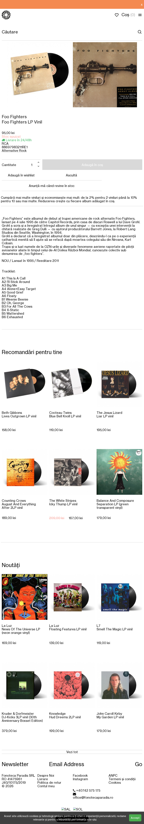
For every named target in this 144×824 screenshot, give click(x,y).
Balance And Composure (115, 504)
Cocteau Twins (65, 414)
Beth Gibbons (19, 414)
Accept (135, 817)
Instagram (80, 779)
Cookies (115, 782)
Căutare (139, 31)
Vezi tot (72, 752)
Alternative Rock (14, 150)
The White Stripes (63, 502)
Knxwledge (65, 715)
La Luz (21, 629)
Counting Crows (19, 504)
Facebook (80, 775)
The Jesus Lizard (109, 414)
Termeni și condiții (122, 779)
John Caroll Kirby (110, 715)
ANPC (113, 775)
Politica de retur (49, 782)
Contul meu (46, 786)
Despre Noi (45, 775)
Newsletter (15, 764)
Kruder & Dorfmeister (22, 717)
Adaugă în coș (92, 165)
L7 (115, 627)
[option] (69, 4)
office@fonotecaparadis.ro (93, 797)
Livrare (42, 779)
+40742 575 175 (87, 790)
